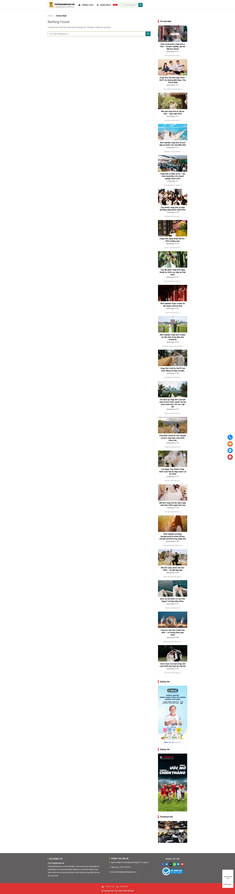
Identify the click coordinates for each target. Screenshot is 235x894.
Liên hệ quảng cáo (228, 877)
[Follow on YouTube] (182, 864)
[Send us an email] (170, 864)
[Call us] (174, 864)
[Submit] (140, 5)
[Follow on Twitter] (167, 864)
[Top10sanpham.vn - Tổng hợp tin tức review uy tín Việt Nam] (61, 5)
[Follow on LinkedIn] (178, 864)
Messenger (227, 884)
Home (50, 16)
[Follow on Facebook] (163, 864)
